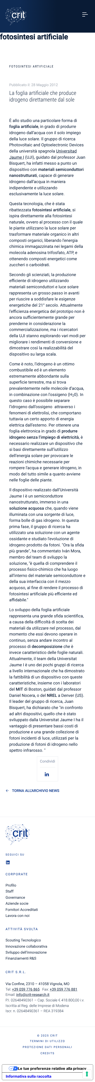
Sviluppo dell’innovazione (26, 952)
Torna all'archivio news (35, 791)
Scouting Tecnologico (23, 940)
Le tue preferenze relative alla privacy (52, 1068)
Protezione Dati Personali (47, 1047)
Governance (15, 897)
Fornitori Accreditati (22, 909)
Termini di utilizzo (47, 1041)
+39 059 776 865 (26, 989)
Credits (47, 1053)
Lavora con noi (18, 915)
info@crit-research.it (32, 994)
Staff (10, 891)
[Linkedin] (47, 774)
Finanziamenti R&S (21, 958)
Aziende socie (17, 903)
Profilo (11, 885)
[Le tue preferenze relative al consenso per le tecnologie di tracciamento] (87, 1074)
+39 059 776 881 (63, 989)
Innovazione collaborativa (26, 946)
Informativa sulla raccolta (28, 1076)
